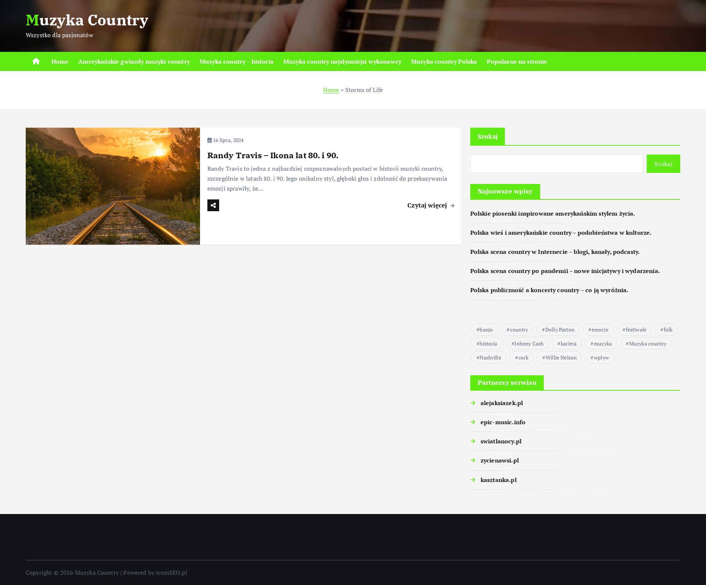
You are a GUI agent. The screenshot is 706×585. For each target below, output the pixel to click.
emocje (600, 329)
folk (668, 329)
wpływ (601, 357)
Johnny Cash (528, 343)
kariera (569, 343)
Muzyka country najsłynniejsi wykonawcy (342, 61)
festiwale (636, 329)
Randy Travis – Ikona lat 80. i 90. (272, 155)
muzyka (603, 343)
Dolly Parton (559, 329)
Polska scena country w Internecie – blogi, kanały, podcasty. (555, 252)
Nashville (490, 357)
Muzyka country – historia (237, 61)
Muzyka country (647, 343)
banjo (486, 329)
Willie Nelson (561, 357)
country (519, 329)
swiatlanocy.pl (501, 441)
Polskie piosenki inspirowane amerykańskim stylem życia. (552, 213)
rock (523, 357)
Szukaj (488, 136)
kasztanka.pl (499, 480)
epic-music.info (503, 422)
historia (488, 343)
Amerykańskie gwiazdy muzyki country (134, 61)
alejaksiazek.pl (502, 403)
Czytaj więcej (428, 205)
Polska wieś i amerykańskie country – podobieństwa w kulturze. (561, 232)
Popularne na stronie (517, 61)
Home (60, 61)
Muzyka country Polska (444, 61)
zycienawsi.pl (500, 460)
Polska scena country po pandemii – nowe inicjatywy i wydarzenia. (565, 271)
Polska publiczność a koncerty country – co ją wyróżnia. (549, 290)
